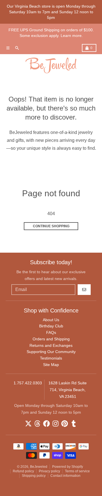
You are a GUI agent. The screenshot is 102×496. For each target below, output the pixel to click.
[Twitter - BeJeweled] (28, 423)
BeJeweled (38, 467)
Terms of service (77, 471)
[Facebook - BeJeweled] (46, 423)
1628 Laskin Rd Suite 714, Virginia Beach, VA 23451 (67, 390)
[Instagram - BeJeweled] (55, 423)
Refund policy (23, 471)
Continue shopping (51, 226)
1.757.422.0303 (28, 383)
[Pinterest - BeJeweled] (64, 423)
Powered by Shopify (67, 467)
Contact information (65, 476)
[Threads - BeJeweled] (37, 423)
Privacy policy (49, 471)
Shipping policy (34, 476)
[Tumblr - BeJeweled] (73, 423)
